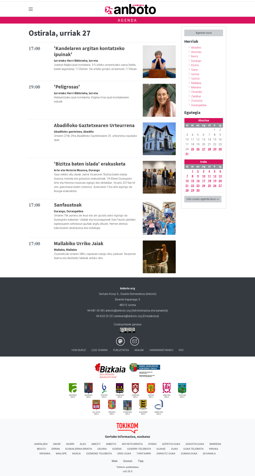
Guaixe (160, 448)
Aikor (57, 444)
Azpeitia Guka (171, 444)
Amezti (95, 444)
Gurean (127, 461)
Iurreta (195, 74)
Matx (115, 461)
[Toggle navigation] (31, 9)
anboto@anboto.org (118, 310)
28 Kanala (209, 453)
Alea (83, 444)
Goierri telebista (139, 448)
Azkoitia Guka (195, 444)
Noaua (76, 453)
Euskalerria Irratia (78, 448)
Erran (56, 448)
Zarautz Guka (165, 453)
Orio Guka (124, 453)
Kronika (45, 453)
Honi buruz (79, 350)
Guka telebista (193, 448)
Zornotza (196, 100)
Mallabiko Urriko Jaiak (78, 243)
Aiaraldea (41, 444)
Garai (194, 69)
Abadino (196, 47)
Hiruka (213, 448)
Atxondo (196, 52)
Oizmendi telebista (99, 453)
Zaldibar (196, 96)
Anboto (111, 444)
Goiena (117, 448)
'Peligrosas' (67, 87)
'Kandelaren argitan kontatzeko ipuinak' (89, 51)
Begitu (41, 448)
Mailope (61, 453)
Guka (174, 448)
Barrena (215, 444)
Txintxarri (144, 453)
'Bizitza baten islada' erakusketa (89, 164)
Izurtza (195, 78)
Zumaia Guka (189, 453)
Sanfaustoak (68, 205)
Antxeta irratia (132, 444)
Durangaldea (198, 105)
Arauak (139, 350)
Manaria (196, 87)
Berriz (194, 56)
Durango (196, 61)
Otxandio (196, 92)
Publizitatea (121, 350)
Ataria (152, 444)
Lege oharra (99, 350)
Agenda (127, 20)
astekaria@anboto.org (128, 316)
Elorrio (195, 65)
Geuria (102, 448)
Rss (181, 350)
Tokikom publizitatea (127, 467)
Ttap (140, 461)
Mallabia (196, 83)
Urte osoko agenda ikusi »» (202, 199)
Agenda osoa (204, 32)
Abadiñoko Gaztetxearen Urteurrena (94, 125)
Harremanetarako (161, 350)
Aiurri (70, 444)
